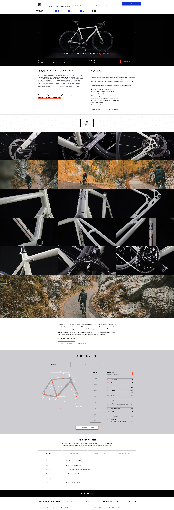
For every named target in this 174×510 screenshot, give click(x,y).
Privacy (114, 508)
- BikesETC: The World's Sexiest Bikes (59, 96)
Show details (102, 11)
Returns (104, 508)
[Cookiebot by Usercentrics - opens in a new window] (40, 11)
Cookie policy (120, 508)
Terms (126, 508)
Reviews (95, 508)
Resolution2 (63, 77)
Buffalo (135, 508)
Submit (88, 501)
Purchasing (109, 508)
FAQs (100, 508)
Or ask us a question (81, 343)
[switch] (70, 11)
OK (131, 3)
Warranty (90, 508)
